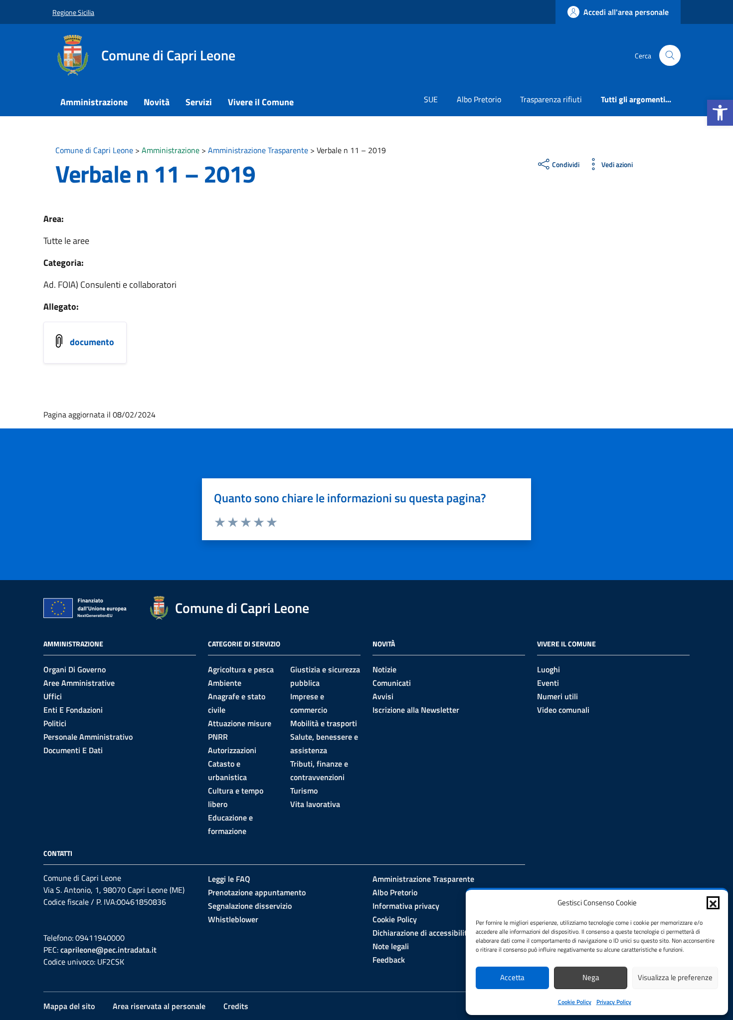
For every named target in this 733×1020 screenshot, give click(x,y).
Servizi (198, 102)
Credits (235, 1006)
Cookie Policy (574, 1002)
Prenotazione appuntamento (257, 892)
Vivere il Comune (261, 102)
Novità (157, 102)
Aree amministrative (79, 683)
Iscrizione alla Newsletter (415, 710)
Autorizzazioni (232, 750)
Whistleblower (233, 919)
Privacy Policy (613, 1002)
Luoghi (548, 669)
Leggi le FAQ (229, 879)
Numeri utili (557, 696)
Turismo (304, 791)
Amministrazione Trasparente (423, 879)
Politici (54, 723)
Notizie (384, 669)
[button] (720, 113)
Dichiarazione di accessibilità (421, 933)
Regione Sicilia (73, 12)
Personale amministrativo (88, 737)
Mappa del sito (69, 1006)
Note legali (390, 946)
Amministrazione (94, 102)
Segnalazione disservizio (250, 906)
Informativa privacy (405, 906)
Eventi (548, 683)
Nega (590, 977)
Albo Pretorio (479, 99)
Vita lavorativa (315, 804)
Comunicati (391, 683)
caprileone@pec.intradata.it (108, 950)
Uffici (52, 696)
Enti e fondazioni (73, 710)
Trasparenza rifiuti (551, 99)
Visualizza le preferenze (675, 977)
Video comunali (563, 710)
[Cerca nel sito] (670, 55)
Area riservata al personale (159, 1006)
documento (92, 342)
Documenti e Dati (73, 750)
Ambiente (224, 683)
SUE (431, 99)
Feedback (388, 960)
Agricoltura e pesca (241, 669)
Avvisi (382, 696)
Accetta (512, 977)
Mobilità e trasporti (323, 723)
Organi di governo (74, 669)
